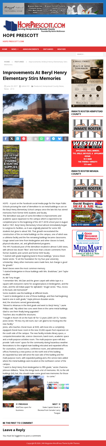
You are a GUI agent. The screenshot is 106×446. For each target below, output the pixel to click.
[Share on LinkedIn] (18, 138)
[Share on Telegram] (53, 138)
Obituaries (48, 49)
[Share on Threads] (65, 138)
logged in (19, 435)
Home (4, 49)
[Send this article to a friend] (30, 138)
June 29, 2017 (12, 86)
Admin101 (25, 86)
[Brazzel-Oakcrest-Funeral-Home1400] (53, 13)
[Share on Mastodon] (48, 138)
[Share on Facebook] (6, 138)
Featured (38, 86)
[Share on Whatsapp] (42, 138)
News (13, 49)
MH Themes (75, 443)
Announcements (31, 49)
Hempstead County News (53, 86)
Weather (61, 49)
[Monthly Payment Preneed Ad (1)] (87, 105)
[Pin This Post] (24, 138)
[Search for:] (89, 54)
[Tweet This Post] (12, 138)
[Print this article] (36, 138)
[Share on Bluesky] (60, 138)
